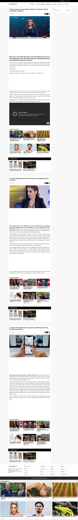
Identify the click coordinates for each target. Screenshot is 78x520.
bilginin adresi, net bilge (24, 99)
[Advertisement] (29, 47)
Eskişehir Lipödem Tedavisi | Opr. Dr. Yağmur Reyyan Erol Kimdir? (15, 170)
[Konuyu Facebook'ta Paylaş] (45, 14)
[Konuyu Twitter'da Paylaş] (47, 14)
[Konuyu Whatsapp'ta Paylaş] (49, 14)
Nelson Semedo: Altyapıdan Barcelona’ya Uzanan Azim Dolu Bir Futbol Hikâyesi (29, 170)
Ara (53, 8)
